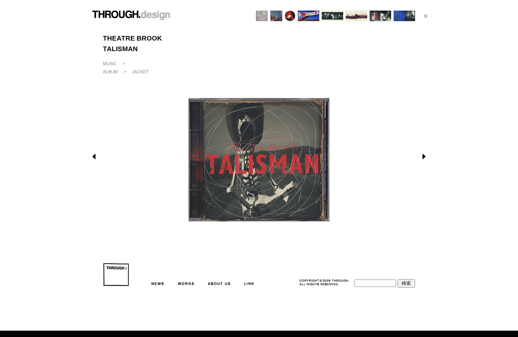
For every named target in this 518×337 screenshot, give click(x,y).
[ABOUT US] (217, 283)
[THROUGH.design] (131, 16)
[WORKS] (184, 283)
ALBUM (110, 72)
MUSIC (110, 64)
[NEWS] (156, 283)
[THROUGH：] (116, 274)
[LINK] (247, 283)
